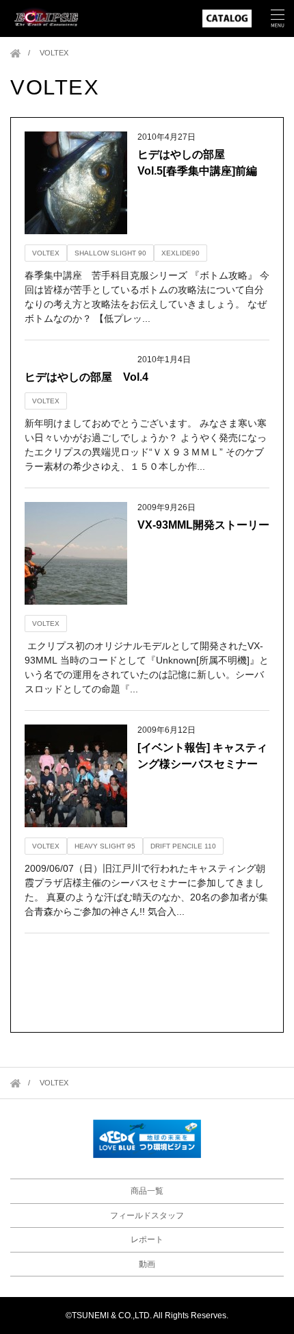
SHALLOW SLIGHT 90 (110, 253)
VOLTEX (45, 253)
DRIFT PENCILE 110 (183, 846)
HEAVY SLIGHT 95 (105, 846)
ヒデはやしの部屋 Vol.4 (86, 377)
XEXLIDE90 (180, 253)
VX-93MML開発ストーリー (203, 525)
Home (15, 53)
